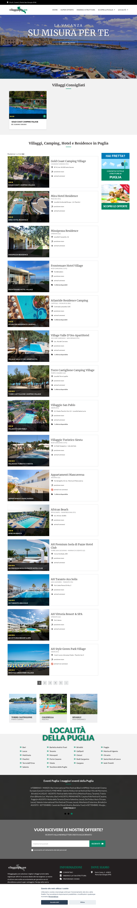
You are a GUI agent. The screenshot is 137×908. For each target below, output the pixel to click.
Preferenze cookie (71, 879)
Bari (24, 747)
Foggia (106, 747)
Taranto (53, 751)
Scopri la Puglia (105, 10)
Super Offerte (67, 10)
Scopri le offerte (115, 206)
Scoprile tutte (68, 43)
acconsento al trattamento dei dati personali (50, 850)
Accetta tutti (54, 902)
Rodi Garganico (83, 759)
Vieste (52, 763)
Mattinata (26, 755)
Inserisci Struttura (86, 10)
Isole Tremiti (109, 763)
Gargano (80, 763)
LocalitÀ (122, 10)
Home (55, 10)
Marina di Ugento (111, 751)
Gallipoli (80, 751)
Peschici (25, 759)
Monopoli (54, 755)
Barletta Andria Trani (58, 747)
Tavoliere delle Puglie (58, 767)
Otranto (107, 755)
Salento (25, 767)
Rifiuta (82, 902)
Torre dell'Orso (28, 763)
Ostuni (79, 755)
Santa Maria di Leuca (112, 759)
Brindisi (80, 747)
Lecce (24, 751)
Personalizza (53, 896)
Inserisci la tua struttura (74, 876)
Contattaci (68, 872)
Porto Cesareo (55, 759)
